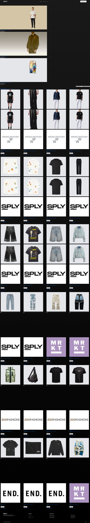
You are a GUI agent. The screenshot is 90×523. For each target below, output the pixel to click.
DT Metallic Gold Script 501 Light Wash (6, 358)
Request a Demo (83, 1)
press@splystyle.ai (73, 515)
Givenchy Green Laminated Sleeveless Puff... (7, 431)
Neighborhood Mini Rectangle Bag (28, 504)
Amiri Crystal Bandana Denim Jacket (74, 285)
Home (0, 84)
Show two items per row (10, 88)
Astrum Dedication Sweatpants (51, 358)
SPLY (1, 217)
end (1, 503)
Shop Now (2, 57)
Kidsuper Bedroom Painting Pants (73, 504)
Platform (41, 1)
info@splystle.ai (72, 517)
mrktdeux (48, 357)
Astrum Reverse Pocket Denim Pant (74, 358)
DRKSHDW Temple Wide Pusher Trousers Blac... (30, 150)
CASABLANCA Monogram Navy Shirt (51, 150)
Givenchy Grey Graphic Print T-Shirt (74, 431)
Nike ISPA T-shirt (3, 504)
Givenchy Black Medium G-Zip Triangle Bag (29, 431)
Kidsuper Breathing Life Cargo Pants (5, 82)
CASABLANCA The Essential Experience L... (75, 150)
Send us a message (52, 515)
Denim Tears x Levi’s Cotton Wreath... (29, 358)
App (47, 1)
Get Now (2, 153)
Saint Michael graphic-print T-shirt (28, 285)
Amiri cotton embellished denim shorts (52, 285)
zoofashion (2, 430)
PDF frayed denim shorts (4, 285)
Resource (44, 1)
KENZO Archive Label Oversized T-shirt (5, 29)
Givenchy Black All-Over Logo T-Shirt (51, 431)
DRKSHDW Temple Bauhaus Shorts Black (6, 150)
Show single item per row (3, 88)
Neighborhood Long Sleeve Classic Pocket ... (53, 504)
